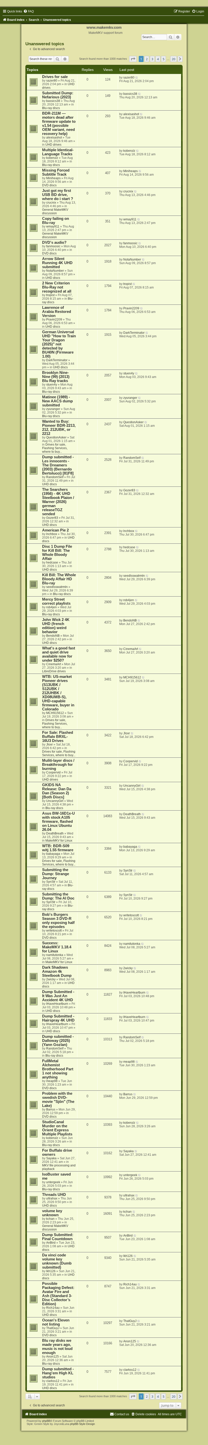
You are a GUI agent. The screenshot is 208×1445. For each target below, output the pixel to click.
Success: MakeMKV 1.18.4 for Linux (56, 947)
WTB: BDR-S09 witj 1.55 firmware (57, 848)
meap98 (52, 1081)
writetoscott (54, 930)
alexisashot (54, 137)
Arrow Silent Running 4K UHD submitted (57, 263)
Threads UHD (54, 1195)
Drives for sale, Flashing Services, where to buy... (54, 448)
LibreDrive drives (54, 671)
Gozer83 (52, 518)
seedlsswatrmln (57, 587)
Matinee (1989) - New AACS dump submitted (57, 401)
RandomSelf (54, 477)
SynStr (50, 882)
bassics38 (53, 101)
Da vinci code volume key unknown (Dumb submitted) (57, 1261)
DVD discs (49, 185)
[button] (133, 59)
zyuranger (53, 409)
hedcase (52, 562)
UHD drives (53, 144)
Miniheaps (53, 178)
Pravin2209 (54, 319)
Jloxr (49, 744)
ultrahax (51, 1198)
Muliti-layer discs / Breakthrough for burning (58, 764)
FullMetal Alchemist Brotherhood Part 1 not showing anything (57, 1069)
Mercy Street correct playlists (56, 601)
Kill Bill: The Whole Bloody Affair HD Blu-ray (59, 579)
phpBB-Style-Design (82, 1423)
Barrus (50, 1109)
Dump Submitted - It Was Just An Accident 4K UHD (58, 996)
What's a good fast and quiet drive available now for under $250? (58, 654)
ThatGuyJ (52, 1328)
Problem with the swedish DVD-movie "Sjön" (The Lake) (58, 1099)
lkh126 (51, 1271)
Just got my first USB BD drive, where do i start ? (57, 195)
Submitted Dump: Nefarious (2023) (57, 95)
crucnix (51, 202)
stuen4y (51, 384)
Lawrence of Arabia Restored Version (56, 312)
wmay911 (52, 226)
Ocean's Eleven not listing (56, 1322)
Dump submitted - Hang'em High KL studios (58, 1373)
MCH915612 (55, 713)
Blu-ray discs (51, 108)
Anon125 (52, 1356)
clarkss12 (52, 1381)
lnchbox (51, 534)
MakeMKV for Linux (58, 840)
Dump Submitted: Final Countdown (57, 1237)
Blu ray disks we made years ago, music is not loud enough (57, 1346)
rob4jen (51, 607)
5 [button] (163, 59)
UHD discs (52, 278)
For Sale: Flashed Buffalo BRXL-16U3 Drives (57, 737)
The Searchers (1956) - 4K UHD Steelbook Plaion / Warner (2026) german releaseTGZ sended (58, 502)
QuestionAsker (56, 437)
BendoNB (53, 635)
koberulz (52, 158)
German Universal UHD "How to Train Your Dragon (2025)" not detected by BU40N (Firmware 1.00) (59, 344)
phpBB (46, 1420)
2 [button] (147, 59)
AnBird (51, 1242)
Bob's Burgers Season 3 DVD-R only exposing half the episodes (58, 920)
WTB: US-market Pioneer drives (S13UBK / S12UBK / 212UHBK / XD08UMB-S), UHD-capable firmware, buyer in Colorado (58, 693)
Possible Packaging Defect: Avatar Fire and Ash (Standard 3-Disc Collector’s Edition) (58, 1294)
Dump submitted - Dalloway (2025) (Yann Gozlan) (58, 1041)
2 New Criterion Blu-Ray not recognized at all (56, 287)
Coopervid (53, 772)
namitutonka (54, 955)
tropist (50, 295)
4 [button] (158, 59)
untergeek (53, 1182)
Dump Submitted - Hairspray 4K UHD (58, 1018)
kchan (50, 1219)
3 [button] (152, 59)
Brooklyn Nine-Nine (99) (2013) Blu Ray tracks (56, 377)
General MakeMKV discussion (55, 211)
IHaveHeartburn (57, 1004)
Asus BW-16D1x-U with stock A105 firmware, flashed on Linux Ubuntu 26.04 (58, 821)
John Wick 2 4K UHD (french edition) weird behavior (56, 626)
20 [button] (173, 59)
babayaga (53, 854)
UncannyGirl (54, 801)
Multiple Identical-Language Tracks (58, 152)
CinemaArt (53, 664)
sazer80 (51, 80)
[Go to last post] (136, 77)
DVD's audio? (54, 242)
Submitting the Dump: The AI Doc (58, 896)
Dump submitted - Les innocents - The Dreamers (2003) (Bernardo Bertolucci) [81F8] (58, 465)
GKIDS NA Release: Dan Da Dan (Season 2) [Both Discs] (56, 791)
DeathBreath (55, 833)
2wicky (51, 979)
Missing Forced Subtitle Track (56, 172)
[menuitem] (28, 11)
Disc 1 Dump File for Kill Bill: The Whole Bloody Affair (57, 552)
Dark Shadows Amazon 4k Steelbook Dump (57, 971)
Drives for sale (55, 77)
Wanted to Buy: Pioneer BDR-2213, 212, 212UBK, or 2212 (59, 427)
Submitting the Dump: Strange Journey (55, 874)
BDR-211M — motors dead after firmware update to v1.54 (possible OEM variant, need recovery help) (59, 123)
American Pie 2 (55, 530)
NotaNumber (55, 270)
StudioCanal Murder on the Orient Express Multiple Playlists (57, 1128)
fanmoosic (53, 246)
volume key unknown (52, 1213)
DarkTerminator (56, 360)
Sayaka (51, 1158)
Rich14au (53, 1308)
